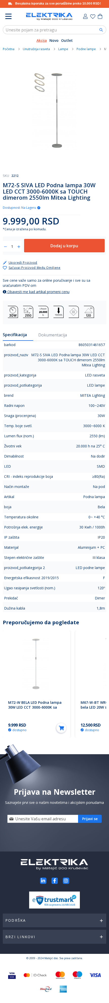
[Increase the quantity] (18, 247)
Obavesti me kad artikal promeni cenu (37, 291)
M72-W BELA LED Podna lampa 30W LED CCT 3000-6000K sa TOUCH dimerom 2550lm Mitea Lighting (35, 709)
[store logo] (49, 16)
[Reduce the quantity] (5, 247)
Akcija (42, 40)
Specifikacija (15, 334)
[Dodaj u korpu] (61, 728)
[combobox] (54, 29)
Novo (54, 40)
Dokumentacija (52, 335)
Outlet (67, 40)
